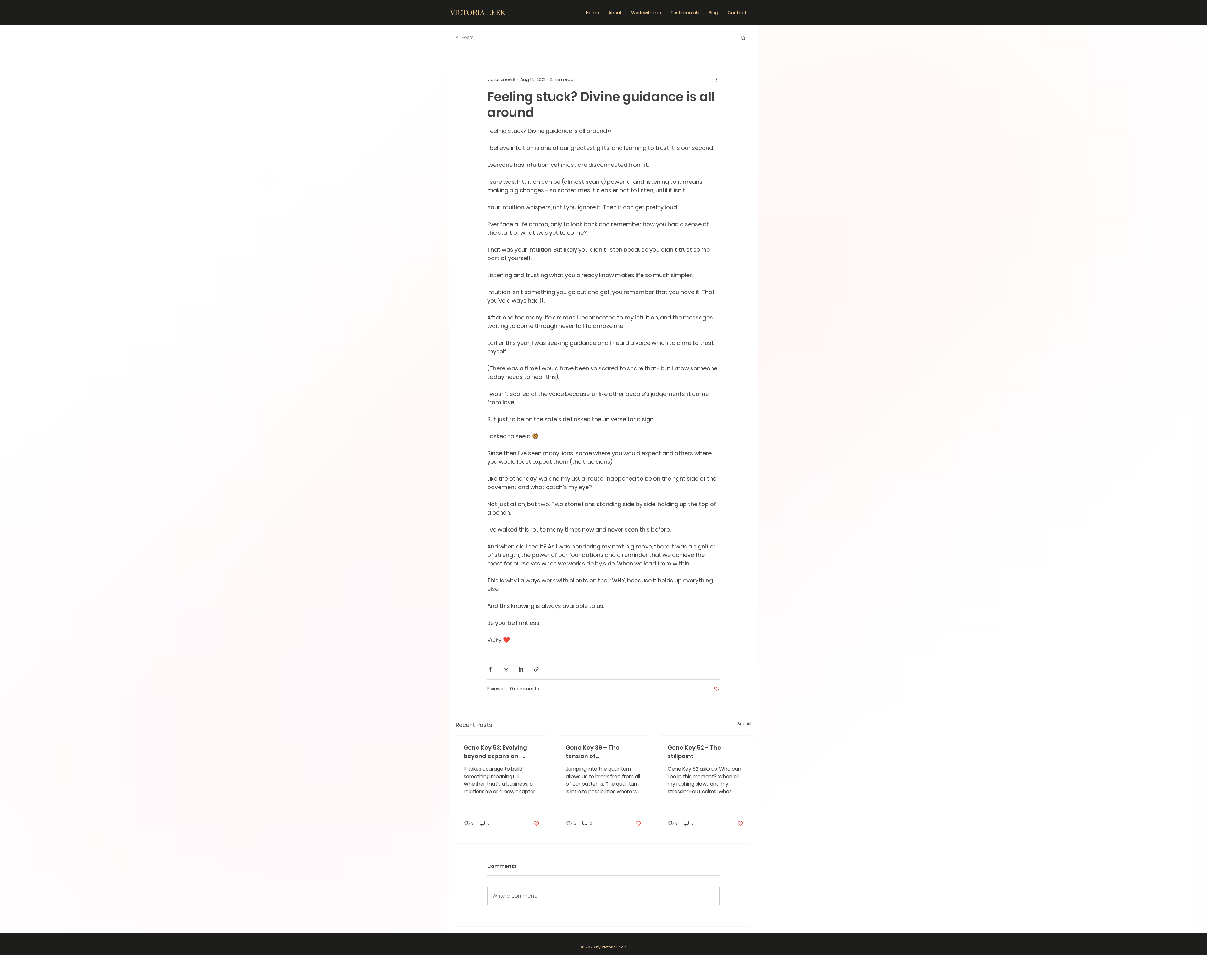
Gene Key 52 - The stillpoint (694, 752)
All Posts (465, 38)
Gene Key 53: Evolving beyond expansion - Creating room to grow (498, 752)
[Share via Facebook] (490, 669)
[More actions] (716, 79)
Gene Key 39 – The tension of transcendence (593, 752)
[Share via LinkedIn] (521, 669)
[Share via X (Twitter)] (506, 669)
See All (744, 724)
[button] (743, 37)
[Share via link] (536, 669)
